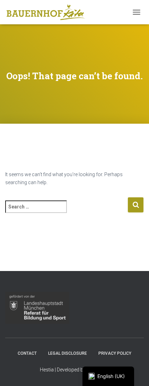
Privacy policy (114, 353)
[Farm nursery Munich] (48, 12)
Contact (27, 353)
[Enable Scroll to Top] (135, 372)
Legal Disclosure (67, 353)
